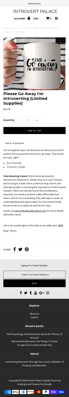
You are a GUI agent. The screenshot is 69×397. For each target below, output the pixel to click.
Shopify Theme (50, 380)
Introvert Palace (34, 380)
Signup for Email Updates (34, 265)
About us (34, 313)
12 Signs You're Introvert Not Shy (34, 345)
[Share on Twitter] (20, 249)
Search (34, 317)
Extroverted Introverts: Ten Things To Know (35, 341)
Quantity (8, 120)
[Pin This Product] (27, 249)
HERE (60, 225)
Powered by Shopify (42, 384)
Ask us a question (14, 143)
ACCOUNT (20, 18)
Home (6, 28)
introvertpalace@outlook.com (30, 210)
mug (15, 28)
